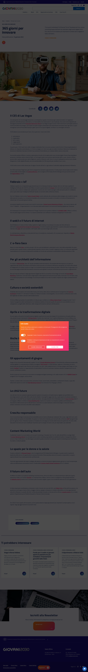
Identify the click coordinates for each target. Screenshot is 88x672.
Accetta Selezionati (36, 347)
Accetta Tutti (54, 347)
